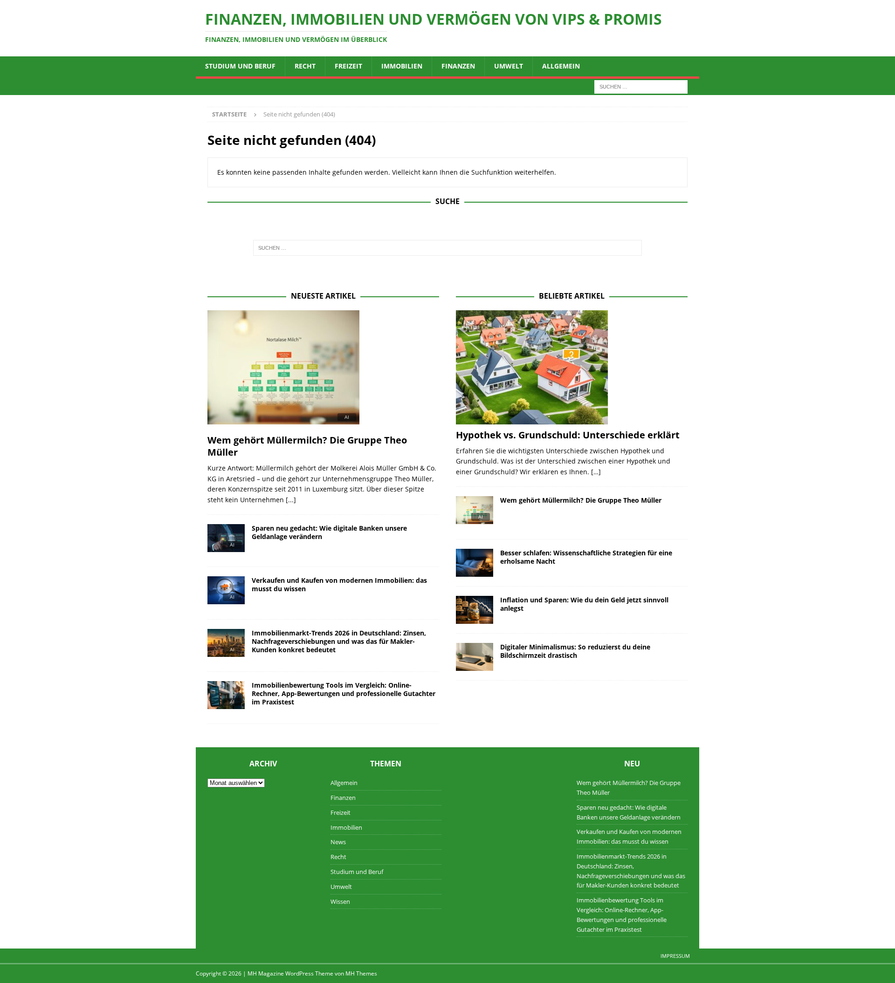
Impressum (675, 955)
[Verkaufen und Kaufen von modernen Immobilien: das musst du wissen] (226, 592)
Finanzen (458, 65)
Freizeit (348, 65)
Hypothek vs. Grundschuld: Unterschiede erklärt (568, 435)
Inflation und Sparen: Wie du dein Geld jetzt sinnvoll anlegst (584, 604)
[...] (291, 499)
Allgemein (561, 65)
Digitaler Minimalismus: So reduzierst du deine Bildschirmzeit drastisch (575, 651)
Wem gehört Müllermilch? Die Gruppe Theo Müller (307, 446)
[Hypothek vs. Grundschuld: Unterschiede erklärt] (572, 367)
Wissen (340, 901)
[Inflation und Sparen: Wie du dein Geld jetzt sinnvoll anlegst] (474, 610)
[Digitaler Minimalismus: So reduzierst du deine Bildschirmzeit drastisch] (474, 657)
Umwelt (508, 65)
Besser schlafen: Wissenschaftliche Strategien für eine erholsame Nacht (586, 557)
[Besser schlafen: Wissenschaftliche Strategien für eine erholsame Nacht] (474, 563)
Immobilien (401, 65)
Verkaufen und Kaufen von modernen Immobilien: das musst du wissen (339, 584)
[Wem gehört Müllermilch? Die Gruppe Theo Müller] (323, 370)
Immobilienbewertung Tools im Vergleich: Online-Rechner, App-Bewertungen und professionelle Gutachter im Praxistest (343, 693)
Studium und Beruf (240, 65)
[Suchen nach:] (641, 86)
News (338, 842)
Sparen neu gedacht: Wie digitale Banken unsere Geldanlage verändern (329, 532)
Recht (305, 65)
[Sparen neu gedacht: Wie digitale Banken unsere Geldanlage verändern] (226, 540)
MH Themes (361, 973)
